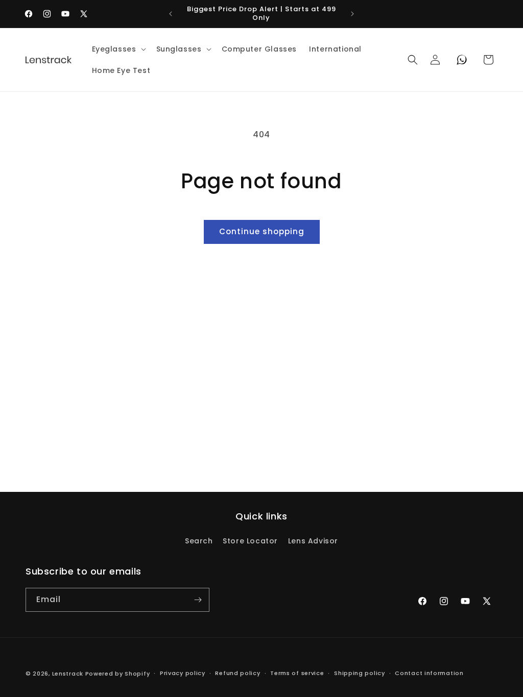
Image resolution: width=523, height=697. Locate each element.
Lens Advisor (313, 541)
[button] (118, 49)
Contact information (429, 673)
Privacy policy (182, 673)
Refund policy (237, 673)
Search (199, 541)
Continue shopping (261, 231)
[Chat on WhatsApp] (461, 59)
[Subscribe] (197, 600)
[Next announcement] (352, 13)
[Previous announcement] (170, 13)
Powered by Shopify (117, 673)
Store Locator (250, 541)
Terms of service (297, 673)
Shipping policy (359, 673)
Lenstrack (67, 673)
